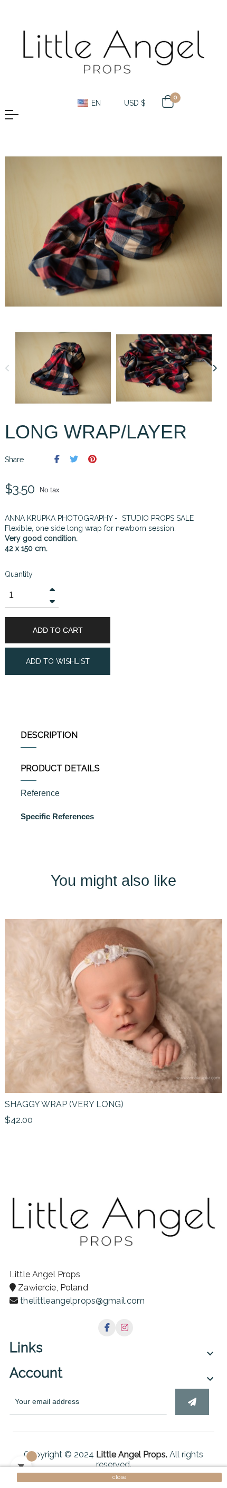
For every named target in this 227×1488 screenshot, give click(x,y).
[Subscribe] (192, 1402)
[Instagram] (124, 1327)
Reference (40, 793)
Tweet (74, 459)
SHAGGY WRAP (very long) (64, 1104)
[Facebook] (107, 1327)
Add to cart (58, 630)
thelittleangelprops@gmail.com (82, 1301)
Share (57, 459)
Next (214, 368)
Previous (7, 368)
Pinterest (92, 459)
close (119, 1477)
